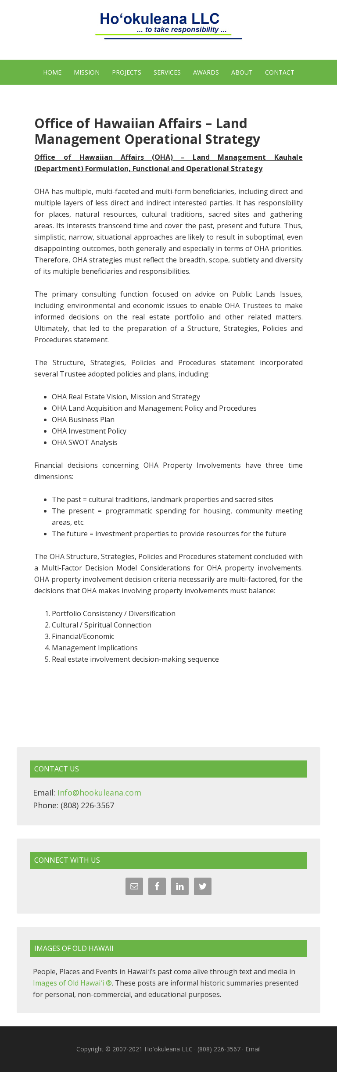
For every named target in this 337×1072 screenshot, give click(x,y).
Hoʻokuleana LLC (168, 31)
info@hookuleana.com (99, 792)
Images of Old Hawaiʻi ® (72, 983)
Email (253, 1049)
